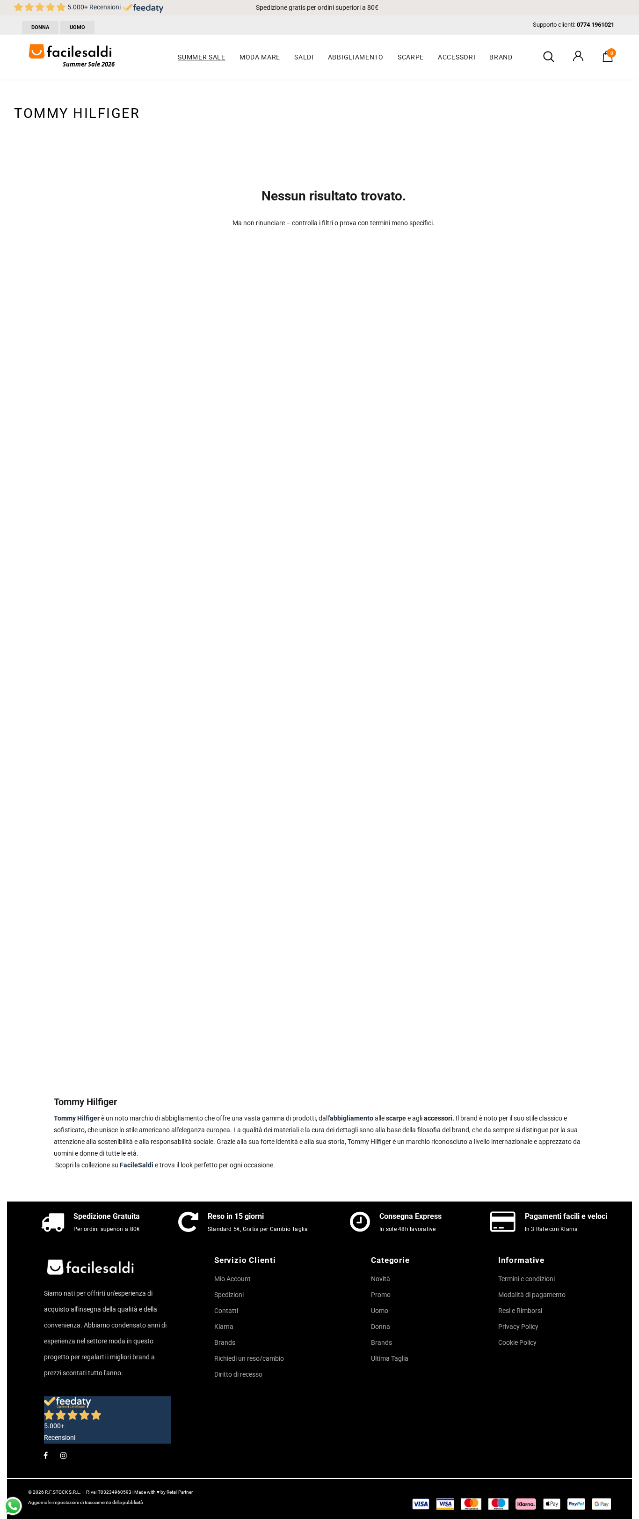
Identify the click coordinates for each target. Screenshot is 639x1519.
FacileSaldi (136, 1165)
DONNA (40, 27)
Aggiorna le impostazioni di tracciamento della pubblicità (85, 1502)
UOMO (77, 27)
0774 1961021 (595, 24)
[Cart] (607, 59)
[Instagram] (63, 1454)
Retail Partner (180, 1492)
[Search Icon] (548, 57)
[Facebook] (45, 1454)
